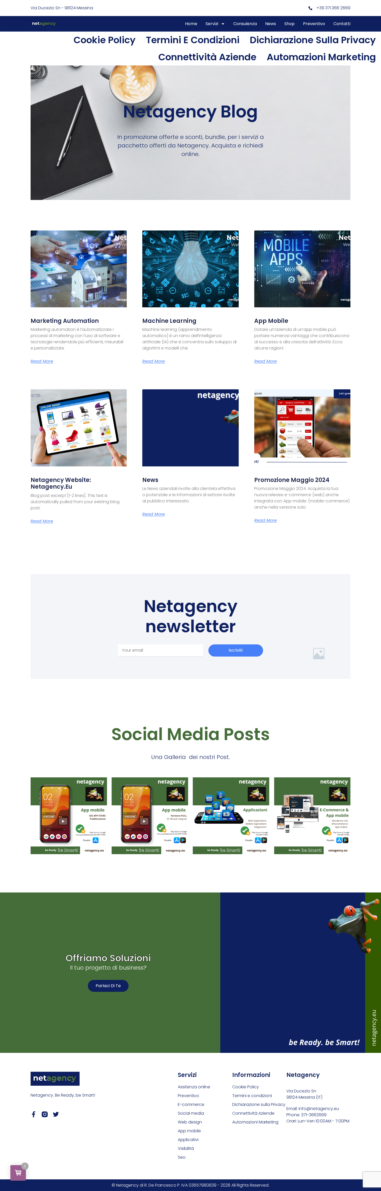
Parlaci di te (108, 986)
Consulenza (245, 24)
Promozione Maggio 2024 (291, 480)
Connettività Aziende (207, 57)
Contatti (341, 24)
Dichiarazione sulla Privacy (313, 40)
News (270, 24)
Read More (42, 361)
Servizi (212, 24)
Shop (289, 24)
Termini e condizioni (192, 40)
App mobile (271, 321)
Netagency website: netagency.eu (61, 483)
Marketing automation (65, 321)
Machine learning (169, 321)
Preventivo (314, 24)
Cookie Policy (105, 40)
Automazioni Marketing (321, 57)
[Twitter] (56, 1114)
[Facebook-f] (34, 1114)
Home (191, 24)
